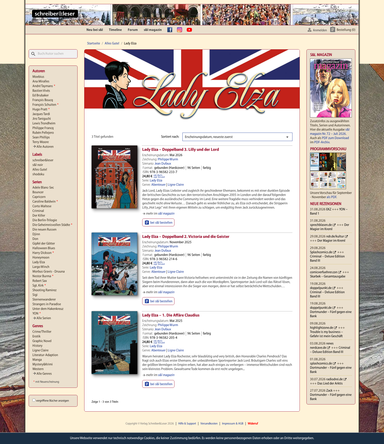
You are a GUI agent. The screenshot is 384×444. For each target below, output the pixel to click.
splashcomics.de (321, 363)
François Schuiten (45, 105)
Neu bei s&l (94, 30)
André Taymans (43, 86)
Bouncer (38, 192)
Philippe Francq (43, 128)
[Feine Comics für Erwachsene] (55, 13)
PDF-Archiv (321, 142)
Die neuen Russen (44, 229)
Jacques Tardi (41, 114)
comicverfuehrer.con (323, 272)
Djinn (36, 234)
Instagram (180, 30)
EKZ (328, 209)
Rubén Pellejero (43, 133)
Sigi (35, 295)
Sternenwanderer (44, 299)
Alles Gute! (39, 169)
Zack (329, 390)
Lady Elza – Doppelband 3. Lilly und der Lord (180, 150)
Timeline (115, 30)
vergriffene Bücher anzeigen (52, 400)
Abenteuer (158, 185)
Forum (133, 30)
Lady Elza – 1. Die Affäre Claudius (171, 315)
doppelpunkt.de (321, 288)
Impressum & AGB (232, 423)
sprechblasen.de (321, 225)
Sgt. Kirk (39, 285)
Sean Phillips (41, 137)
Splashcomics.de (321, 252)
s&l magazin (153, 30)
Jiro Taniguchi (41, 119)
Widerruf (253, 423)
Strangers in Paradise (46, 304)
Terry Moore (40, 142)
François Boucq (42, 100)
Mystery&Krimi (42, 364)
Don (35, 239)
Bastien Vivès (41, 91)
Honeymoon (40, 257)
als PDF (331, 197)
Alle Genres (42, 374)
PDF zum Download (335, 138)
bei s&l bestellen (158, 222)
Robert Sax (39, 281)
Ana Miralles (40, 81)
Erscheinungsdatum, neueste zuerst (237, 137)
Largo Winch (40, 267)
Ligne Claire (40, 350)
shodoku (38, 174)
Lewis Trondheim (43, 123)
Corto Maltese (41, 206)
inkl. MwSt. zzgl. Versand (159, 176)
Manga (37, 360)
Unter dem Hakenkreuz (47, 309)
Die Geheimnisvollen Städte (52, 225)
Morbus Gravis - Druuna (48, 271)
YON (36, 313)
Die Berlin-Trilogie (44, 220)
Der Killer (38, 215)
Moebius (38, 77)
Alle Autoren (43, 147)
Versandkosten (209, 423)
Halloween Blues (43, 248)
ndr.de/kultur (335, 236)
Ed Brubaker (40, 95)
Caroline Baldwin (45, 201)
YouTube (190, 30)
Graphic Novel (42, 341)
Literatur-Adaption (45, 355)
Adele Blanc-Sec (43, 187)
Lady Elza (38, 262)
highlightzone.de (321, 328)
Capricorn (39, 197)
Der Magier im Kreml (331, 241)
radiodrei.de (334, 379)
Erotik (36, 336)
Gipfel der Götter (43, 243)
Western (38, 369)
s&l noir (37, 165)
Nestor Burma (42, 276)
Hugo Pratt (41, 109)
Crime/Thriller (41, 332)
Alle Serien (41, 318)
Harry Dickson (43, 253)
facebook (170, 30)
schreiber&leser (42, 160)
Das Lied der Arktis (330, 383)
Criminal (38, 211)
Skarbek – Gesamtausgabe (327, 276)
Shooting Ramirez (44, 290)
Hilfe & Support (187, 423)
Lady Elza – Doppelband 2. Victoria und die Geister (185, 237)
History (37, 346)
